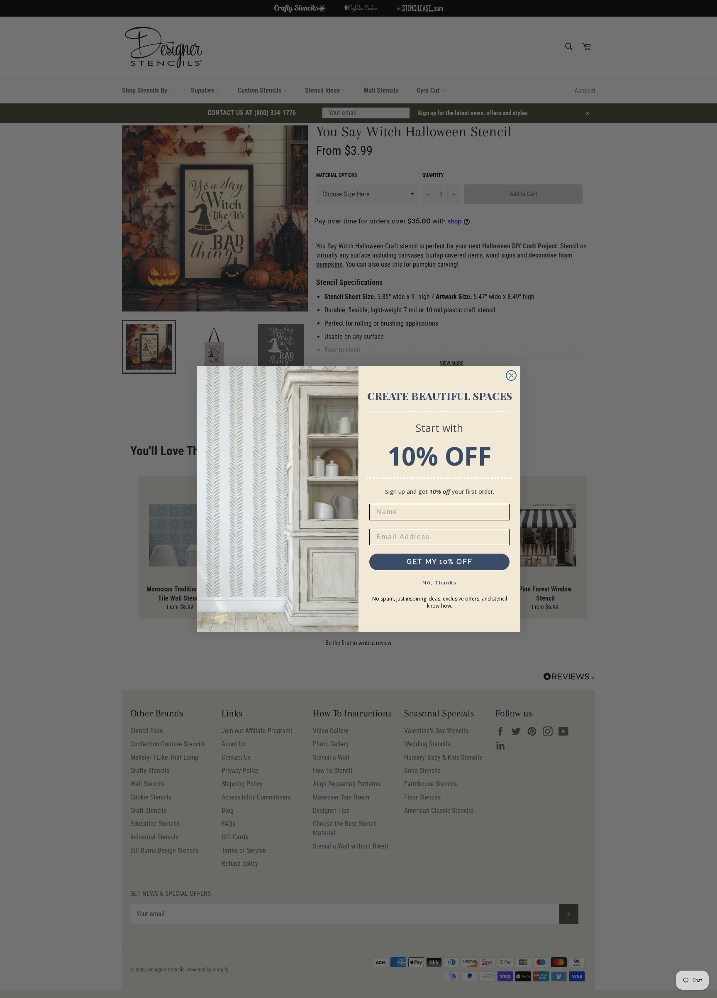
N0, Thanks (439, 583)
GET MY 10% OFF (440, 562)
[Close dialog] (511, 375)
